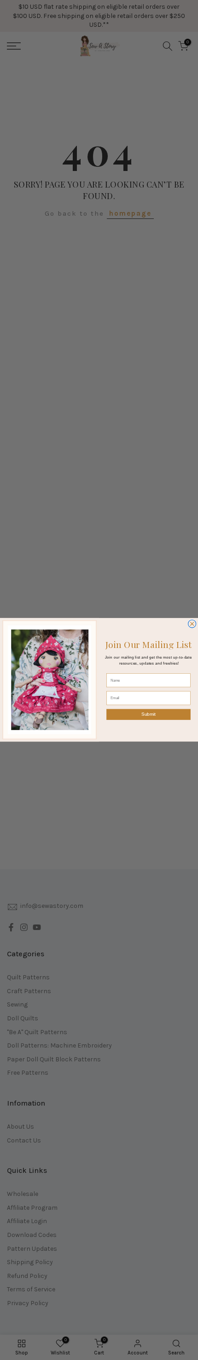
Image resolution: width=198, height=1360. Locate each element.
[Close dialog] (192, 624)
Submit (148, 714)
